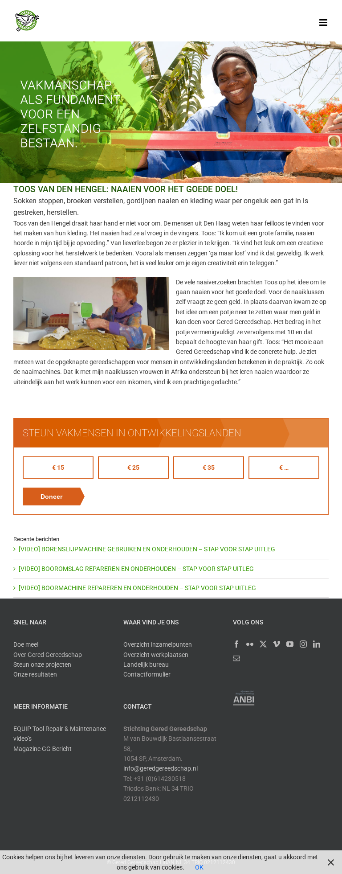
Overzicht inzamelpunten (157, 644)
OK (199, 867)
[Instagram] (303, 644)
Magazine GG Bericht (42, 748)
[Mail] (236, 658)
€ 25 (133, 467)
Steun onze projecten (42, 664)
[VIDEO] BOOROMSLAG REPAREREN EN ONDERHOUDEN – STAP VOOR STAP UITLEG (136, 568)
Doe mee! (26, 644)
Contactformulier (147, 674)
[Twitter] (263, 644)
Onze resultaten (35, 674)
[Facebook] (236, 644)
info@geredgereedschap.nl (160, 768)
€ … (284, 467)
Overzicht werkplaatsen (155, 654)
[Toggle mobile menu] (324, 22)
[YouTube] (289, 644)
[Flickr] (249, 644)
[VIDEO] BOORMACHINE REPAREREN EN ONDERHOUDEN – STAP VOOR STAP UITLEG (137, 587)
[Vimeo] (276, 644)
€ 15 (58, 467)
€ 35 (209, 467)
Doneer (51, 496)
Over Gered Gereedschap (47, 654)
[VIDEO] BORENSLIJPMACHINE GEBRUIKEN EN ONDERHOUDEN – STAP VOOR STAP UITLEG (147, 549)
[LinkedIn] (316, 644)
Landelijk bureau (146, 664)
